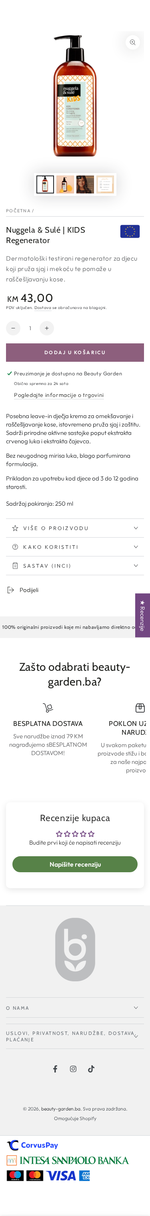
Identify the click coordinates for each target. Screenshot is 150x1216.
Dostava (43, 307)
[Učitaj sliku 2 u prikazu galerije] (65, 184)
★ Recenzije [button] (142, 615)
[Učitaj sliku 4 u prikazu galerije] (105, 184)
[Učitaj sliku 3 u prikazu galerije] (85, 184)
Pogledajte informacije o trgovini (59, 395)
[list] (75, 738)
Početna (18, 210)
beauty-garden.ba (60, 1109)
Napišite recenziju (75, 864)
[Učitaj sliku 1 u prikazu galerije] (45, 184)
